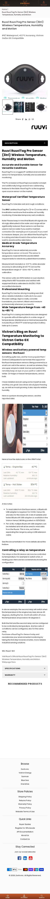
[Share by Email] (33, 119)
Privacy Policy (25, 808)
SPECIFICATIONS (12, 668)
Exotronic (25, 769)
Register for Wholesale (25, 828)
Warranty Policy (25, 804)
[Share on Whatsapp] (30, 119)
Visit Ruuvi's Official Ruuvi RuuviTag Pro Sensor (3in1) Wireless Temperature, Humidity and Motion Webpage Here (24, 659)
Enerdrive (25, 784)
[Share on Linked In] (26, 119)
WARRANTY (10, 675)
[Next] (46, 107)
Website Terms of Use (25, 811)
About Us (25, 835)
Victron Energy (25, 772)
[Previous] (4, 107)
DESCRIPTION (11, 143)
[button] (6, 3)
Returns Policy (25, 800)
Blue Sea (25, 780)
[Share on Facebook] (23, 119)
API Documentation (25, 831)
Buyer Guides (25, 824)
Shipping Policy (25, 796)
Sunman (25, 776)
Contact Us (25, 839)
